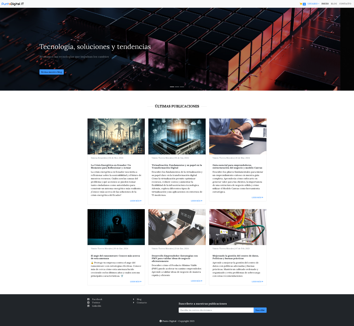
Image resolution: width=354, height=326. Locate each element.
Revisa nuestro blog (65, 72)
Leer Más (135, 201)
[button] (303, 3)
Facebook (97, 299)
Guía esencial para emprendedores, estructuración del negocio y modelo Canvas (237, 166)
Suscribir (260, 310)
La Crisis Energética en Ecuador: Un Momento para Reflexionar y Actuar (111, 166)
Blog (334, 3)
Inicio (325, 3)
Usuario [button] (313, 3)
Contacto (345, 3)
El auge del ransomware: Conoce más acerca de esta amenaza (115, 257)
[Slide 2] (177, 86)
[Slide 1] (172, 86)
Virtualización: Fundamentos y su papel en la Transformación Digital (177, 166)
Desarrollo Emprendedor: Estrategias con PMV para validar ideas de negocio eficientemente (175, 258)
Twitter (96, 302)
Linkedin (96, 305)
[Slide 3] (182, 86)
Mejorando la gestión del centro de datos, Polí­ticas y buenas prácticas (236, 257)
